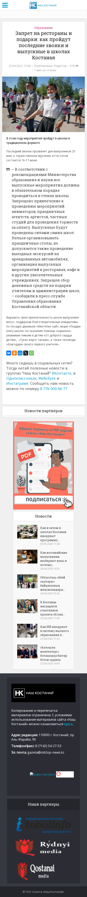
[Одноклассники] (14, 353)
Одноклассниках (21, 378)
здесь (68, 724)
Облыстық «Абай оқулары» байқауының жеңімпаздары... (52, 583)
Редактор (60, 66)
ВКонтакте (61, 373)
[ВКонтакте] (8, 353)
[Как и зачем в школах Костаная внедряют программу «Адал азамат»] (28, 532)
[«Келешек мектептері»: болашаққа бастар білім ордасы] (28, 651)
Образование (43, 28)
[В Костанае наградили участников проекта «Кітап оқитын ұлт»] (28, 606)
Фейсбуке (47, 378)
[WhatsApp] (31, 353)
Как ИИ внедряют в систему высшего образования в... (54, 631)
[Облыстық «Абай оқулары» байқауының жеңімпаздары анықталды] (28, 581)
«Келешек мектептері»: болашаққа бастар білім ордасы (53, 654)
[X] (25, 353)
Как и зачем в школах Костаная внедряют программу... (53, 534)
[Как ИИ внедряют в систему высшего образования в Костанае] (28, 631)
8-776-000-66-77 (53, 388)
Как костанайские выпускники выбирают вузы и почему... (53, 559)
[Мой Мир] (20, 353)
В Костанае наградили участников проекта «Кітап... (52, 608)
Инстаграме (17, 383)
